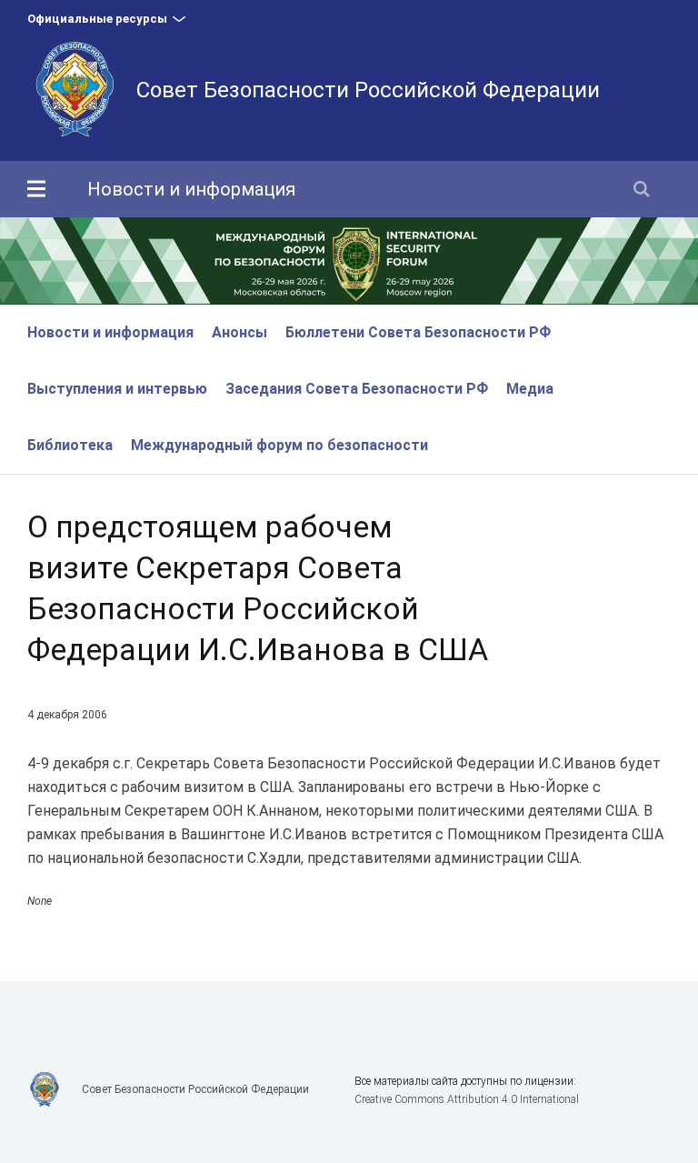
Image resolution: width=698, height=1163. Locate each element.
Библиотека (70, 445)
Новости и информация (191, 189)
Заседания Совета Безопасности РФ (356, 388)
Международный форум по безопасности (279, 445)
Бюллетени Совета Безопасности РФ (418, 332)
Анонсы (239, 332)
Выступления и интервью (117, 388)
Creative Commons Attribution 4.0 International (466, 1099)
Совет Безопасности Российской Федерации (368, 90)
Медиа (529, 388)
